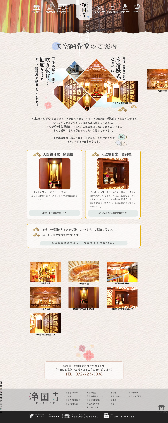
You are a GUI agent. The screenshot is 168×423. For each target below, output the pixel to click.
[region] (36, 10)
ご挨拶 (68, 396)
